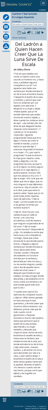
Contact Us (42, 406)
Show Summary (19, 37)
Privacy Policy (31, 406)
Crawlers (42, 10)
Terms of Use (18, 406)
